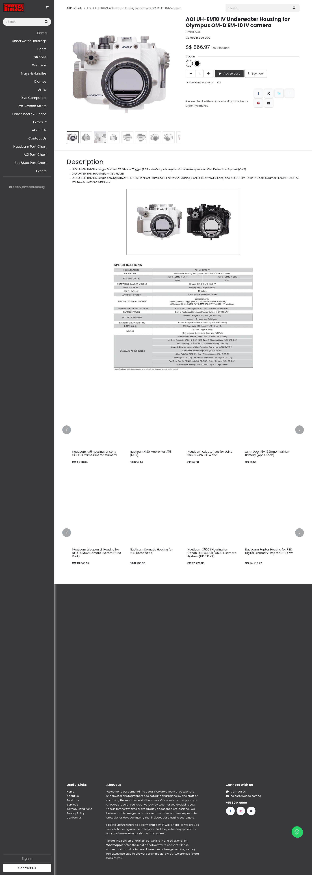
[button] (72, 73)
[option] (183, 429)
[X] (268, 93)
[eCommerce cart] (47, 7)
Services (72, 804)
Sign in (27, 858)
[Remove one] (191, 73)
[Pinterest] (258, 103)
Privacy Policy (75, 813)
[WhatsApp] (289, 93)
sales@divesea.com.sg (246, 796)
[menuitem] (27, 33)
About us (73, 796)
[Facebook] (258, 93)
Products (73, 800)
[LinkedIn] (279, 93)
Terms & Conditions (79, 808)
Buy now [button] (257, 73)
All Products (75, 8)
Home (70, 791)
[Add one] (208, 73)
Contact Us (27, 868)
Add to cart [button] (231, 73)
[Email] (268, 103)
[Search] (46, 22)
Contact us (74, 817)
